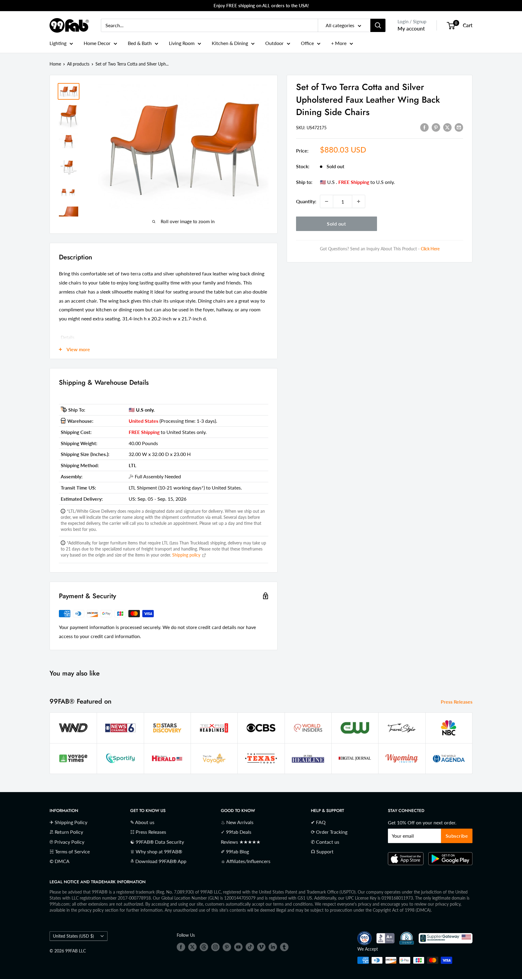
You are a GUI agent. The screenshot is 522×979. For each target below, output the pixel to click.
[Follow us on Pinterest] (227, 947)
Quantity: (306, 201)
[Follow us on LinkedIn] (273, 947)
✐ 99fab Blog (235, 851)
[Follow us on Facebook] (181, 947)
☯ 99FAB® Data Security (157, 842)
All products (78, 63)
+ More (338, 43)
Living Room (182, 43)
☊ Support (322, 851)
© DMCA (59, 861)
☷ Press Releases (148, 832)
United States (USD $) (73, 936)
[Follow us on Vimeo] (261, 947)
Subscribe (457, 836)
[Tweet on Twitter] (447, 127)
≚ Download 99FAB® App (158, 861)
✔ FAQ (318, 822)
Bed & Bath (140, 43)
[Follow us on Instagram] (215, 947)
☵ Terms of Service (70, 851)
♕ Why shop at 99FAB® (156, 851)
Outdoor (274, 43)
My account (411, 28)
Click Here (430, 248)
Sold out (336, 223)
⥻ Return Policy (66, 832)
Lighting (58, 43)
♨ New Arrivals (237, 822)
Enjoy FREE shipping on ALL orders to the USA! (261, 5)
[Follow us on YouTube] (238, 947)
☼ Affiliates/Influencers (245, 861)
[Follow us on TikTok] (250, 947)
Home (55, 63)
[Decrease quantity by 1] (326, 201)
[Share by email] (459, 127)
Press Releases (457, 702)
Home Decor (97, 43)
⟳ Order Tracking (329, 832)
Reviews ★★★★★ (240, 842)
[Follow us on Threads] (204, 947)
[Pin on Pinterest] (436, 127)
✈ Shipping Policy (68, 822)
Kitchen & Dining (230, 43)
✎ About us (142, 822)
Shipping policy (186, 554)
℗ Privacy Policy (67, 842)
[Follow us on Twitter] (192, 947)
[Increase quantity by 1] (358, 201)
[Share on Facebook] (424, 127)
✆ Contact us (325, 842)
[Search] (377, 25)
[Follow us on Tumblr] (284, 947)
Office (307, 43)
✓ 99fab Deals (236, 832)
